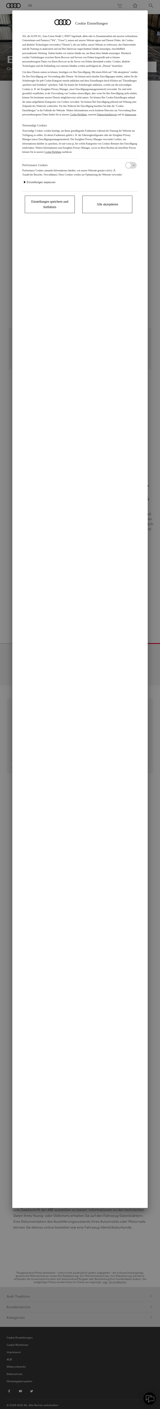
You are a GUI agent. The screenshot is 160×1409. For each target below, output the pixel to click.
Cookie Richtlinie (78, 114)
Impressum (130, 114)
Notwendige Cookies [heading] (34, 125)
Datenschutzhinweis (107, 114)
